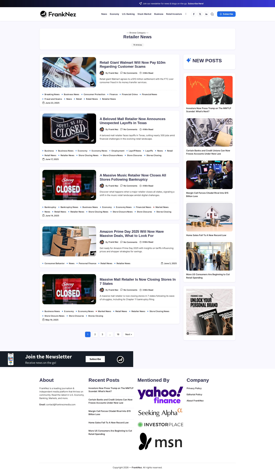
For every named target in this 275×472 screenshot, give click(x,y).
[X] (200, 14)
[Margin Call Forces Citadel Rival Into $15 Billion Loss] (209, 175)
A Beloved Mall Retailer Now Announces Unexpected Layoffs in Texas (132, 121)
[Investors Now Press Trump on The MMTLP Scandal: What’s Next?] (209, 90)
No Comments (130, 73)
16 (118, 334)
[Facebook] (193, 14)
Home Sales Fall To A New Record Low (206, 235)
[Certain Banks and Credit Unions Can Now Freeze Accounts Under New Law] (209, 132)
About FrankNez (195, 400)
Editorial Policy (194, 394)
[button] (212, 14)
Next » (128, 334)
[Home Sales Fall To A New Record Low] (209, 217)
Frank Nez (113, 73)
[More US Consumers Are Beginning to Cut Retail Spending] (209, 256)
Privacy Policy (194, 388)
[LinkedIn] (206, 14)
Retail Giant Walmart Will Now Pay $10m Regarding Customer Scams (132, 65)
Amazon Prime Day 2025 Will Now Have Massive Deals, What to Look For (132, 234)
